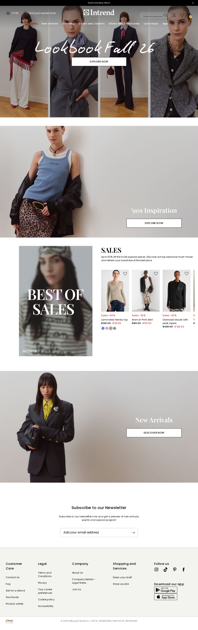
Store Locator (121, 584)
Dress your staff (122, 577)
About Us (77, 572)
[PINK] (107, 328)
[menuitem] (33, 24)
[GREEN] (115, 328)
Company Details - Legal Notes (84, 581)
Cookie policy (46, 599)
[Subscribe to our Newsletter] (133, 532)
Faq (8, 584)
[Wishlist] (182, 15)
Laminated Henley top (114, 319)
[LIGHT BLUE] (103, 328)
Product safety (14, 603)
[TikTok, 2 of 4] (165, 569)
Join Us (76, 589)
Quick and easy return (99, 2)
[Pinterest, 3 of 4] (174, 569)
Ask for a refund (15, 590)
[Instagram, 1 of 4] (156, 569)
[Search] (155, 15)
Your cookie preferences (45, 591)
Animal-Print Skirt (142, 319)
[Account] (174, 15)
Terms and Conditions (45, 574)
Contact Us (13, 577)
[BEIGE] (111, 328)
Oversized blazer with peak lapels (175, 321)
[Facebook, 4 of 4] (183, 569)
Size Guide (12, 597)
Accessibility (45, 606)
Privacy (42, 582)
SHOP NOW (30, 351)
